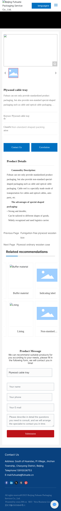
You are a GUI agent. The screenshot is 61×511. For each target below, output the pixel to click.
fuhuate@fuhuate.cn (23, 474)
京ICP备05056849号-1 (15, 505)
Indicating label (46, 293)
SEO (30, 502)
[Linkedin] (11, 482)
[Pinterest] (26, 482)
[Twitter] (16, 482)
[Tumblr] (21, 482)
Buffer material (19, 293)
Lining (19, 331)
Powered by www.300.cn (16, 502)
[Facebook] (6, 482)
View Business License (44, 502)
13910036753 (24, 470)
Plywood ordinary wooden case (33, 244)
